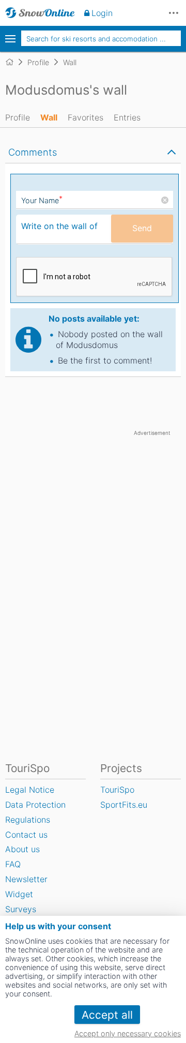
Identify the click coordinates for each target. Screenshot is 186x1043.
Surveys (20, 909)
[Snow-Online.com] (40, 13)
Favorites (85, 117)
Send (142, 228)
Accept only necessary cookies (127, 1033)
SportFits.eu (123, 804)
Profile (17, 117)
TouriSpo (117, 789)
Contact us (26, 834)
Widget (19, 894)
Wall (48, 117)
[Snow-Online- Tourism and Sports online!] (13, 62)
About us (22, 849)
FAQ (13, 864)
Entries (127, 117)
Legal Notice (29, 789)
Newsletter (26, 879)
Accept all (107, 1014)
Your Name (42, 200)
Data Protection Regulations (35, 812)
